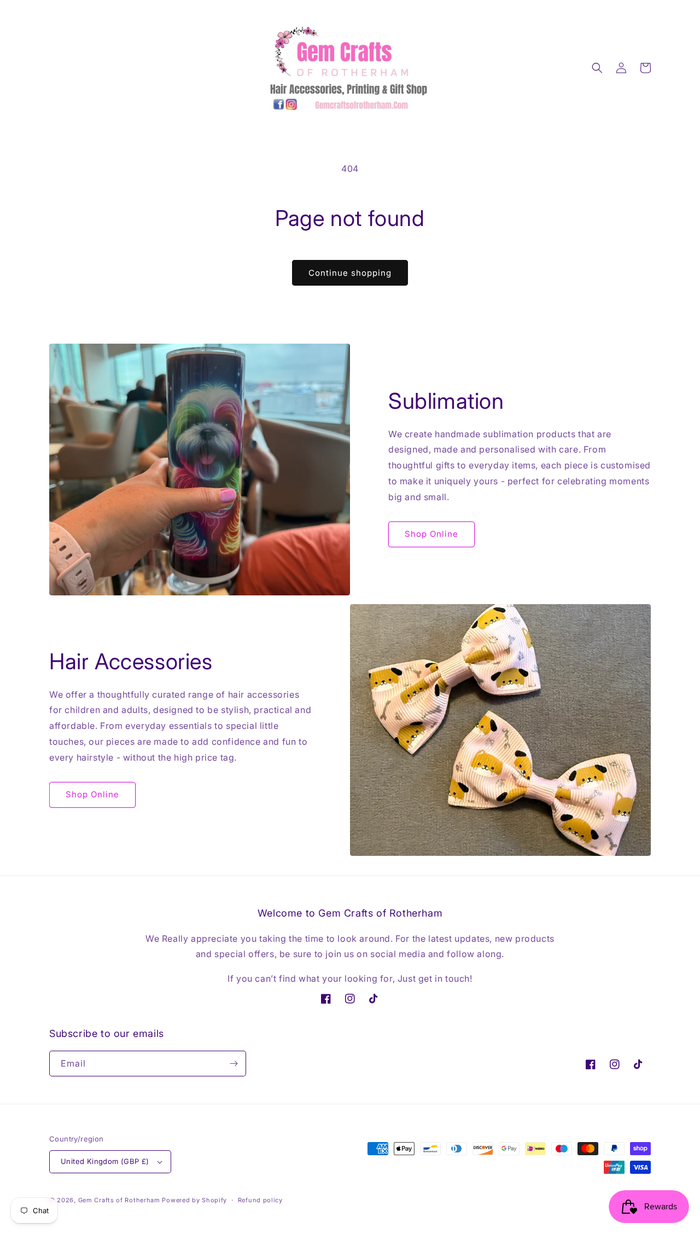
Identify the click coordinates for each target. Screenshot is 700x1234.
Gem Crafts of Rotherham (119, 1200)
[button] (597, 68)
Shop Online (431, 534)
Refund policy (260, 1200)
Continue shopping (350, 273)
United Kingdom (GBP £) (105, 1161)
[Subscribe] (233, 1063)
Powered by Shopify (194, 1200)
